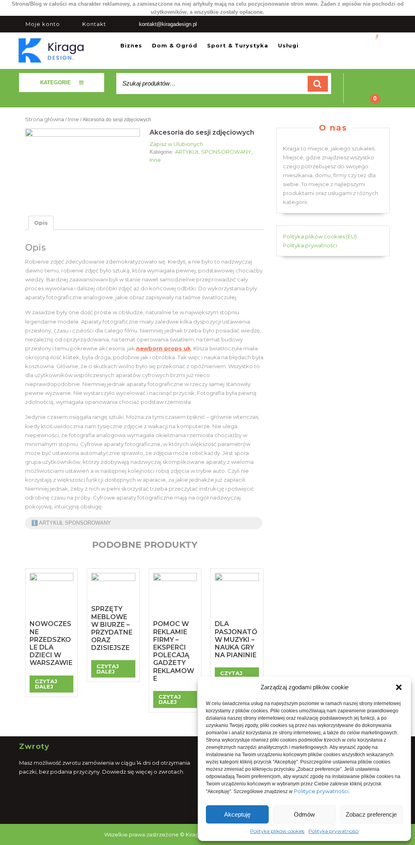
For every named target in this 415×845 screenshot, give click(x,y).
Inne (73, 119)
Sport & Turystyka (237, 45)
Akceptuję (237, 814)
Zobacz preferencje (371, 814)
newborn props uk (163, 348)
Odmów (304, 814)
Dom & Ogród (174, 45)
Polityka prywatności (333, 831)
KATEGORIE (55, 82)
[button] (399, 687)
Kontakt (94, 24)
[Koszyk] (370, 93)
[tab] (40, 223)
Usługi (288, 45)
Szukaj (318, 84)
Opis (41, 222)
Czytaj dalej (46, 684)
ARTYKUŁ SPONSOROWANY (213, 151)
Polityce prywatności (321, 791)
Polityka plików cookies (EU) (320, 236)
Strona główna (44, 119)
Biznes (131, 45)
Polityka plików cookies (277, 831)
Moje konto (43, 24)
